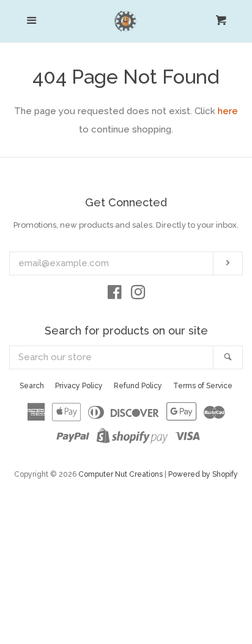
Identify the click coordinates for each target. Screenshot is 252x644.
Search (32, 386)
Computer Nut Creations (120, 474)
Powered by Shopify (203, 474)
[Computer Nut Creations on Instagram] (138, 294)
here (228, 111)
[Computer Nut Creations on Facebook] (114, 294)
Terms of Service (202, 386)
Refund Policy (138, 386)
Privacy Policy (79, 386)
